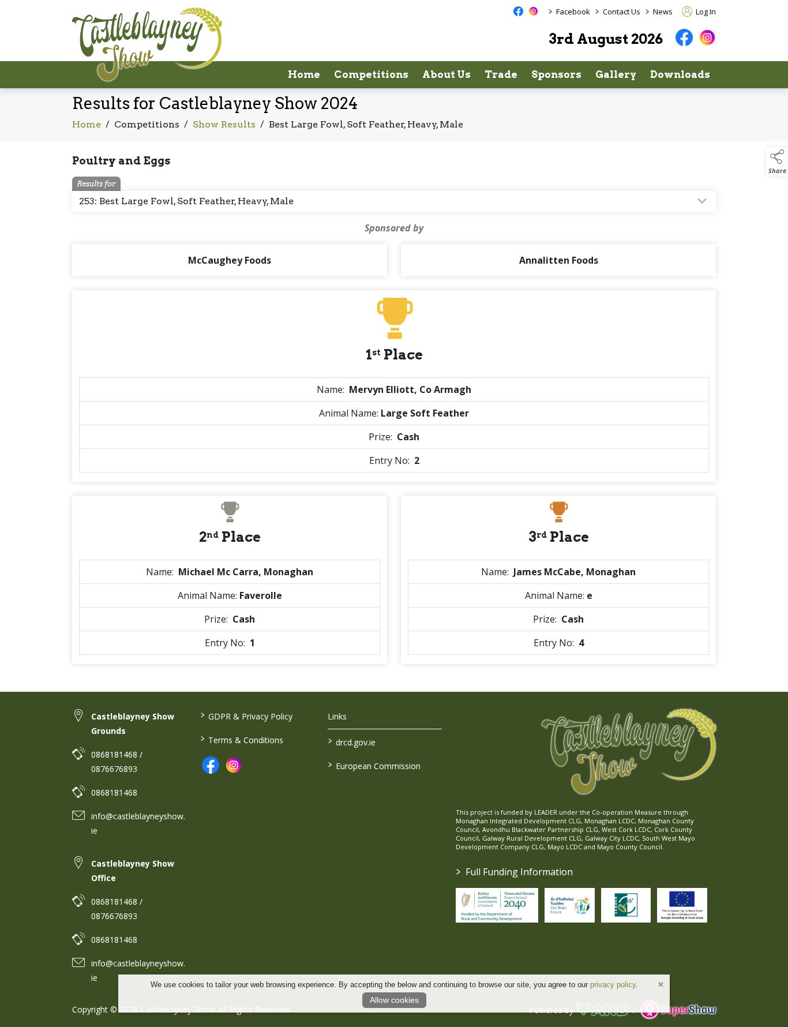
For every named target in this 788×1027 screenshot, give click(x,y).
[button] (777, 161)
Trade (501, 74)
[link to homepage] (147, 44)
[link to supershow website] (678, 1009)
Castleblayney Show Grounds (132, 723)
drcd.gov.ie (352, 741)
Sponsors (556, 74)
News (663, 11)
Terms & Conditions (241, 739)
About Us (446, 74)
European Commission (374, 765)
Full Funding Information (514, 871)
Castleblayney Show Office (132, 870)
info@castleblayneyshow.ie (138, 823)
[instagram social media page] (533, 11)
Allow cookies (394, 999)
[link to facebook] (210, 765)
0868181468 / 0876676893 (116, 761)
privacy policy (613, 984)
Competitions (371, 74)
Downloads (680, 74)
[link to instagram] (233, 765)
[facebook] (684, 37)
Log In (705, 11)
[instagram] (707, 37)
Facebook (573, 11)
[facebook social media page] (518, 11)
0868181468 (114, 792)
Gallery (615, 74)
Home (304, 74)
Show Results (224, 124)
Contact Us (621, 11)
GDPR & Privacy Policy (246, 715)
